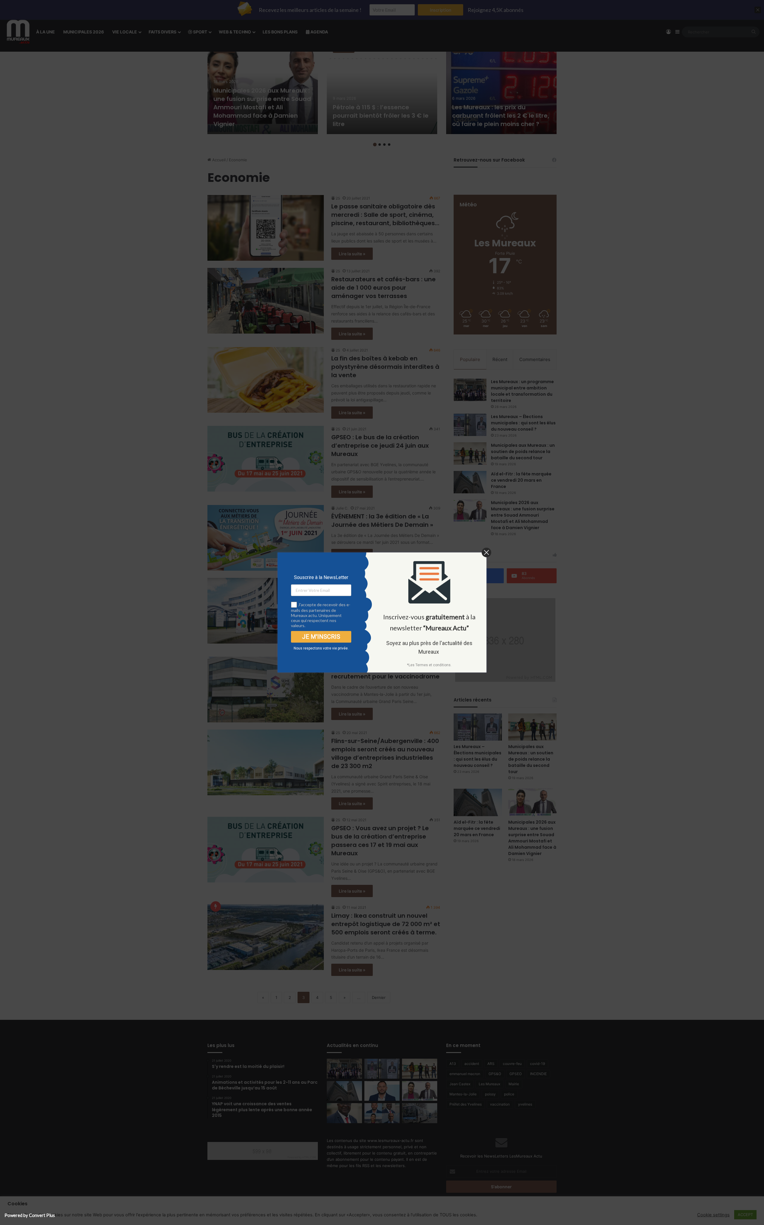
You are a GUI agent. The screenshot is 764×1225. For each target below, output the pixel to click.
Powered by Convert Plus (29, 1215)
